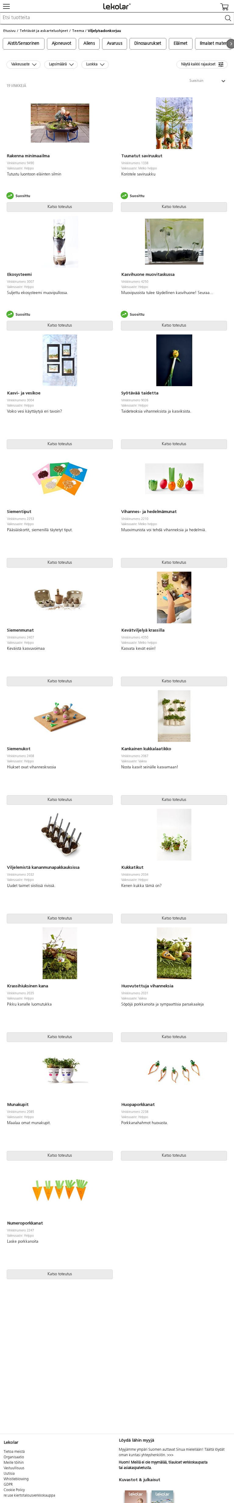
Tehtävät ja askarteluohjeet (44, 31)
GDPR (8, 1485)
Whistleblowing (16, 1479)
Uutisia (9, 1474)
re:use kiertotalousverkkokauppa (29, 1496)
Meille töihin (14, 1463)
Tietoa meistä (14, 1452)
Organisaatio (14, 1457)
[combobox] (117, 18)
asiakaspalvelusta (137, 1468)
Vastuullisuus (14, 1468)
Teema (78, 31)
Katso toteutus (60, 207)
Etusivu (9, 31)
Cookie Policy (14, 1490)
